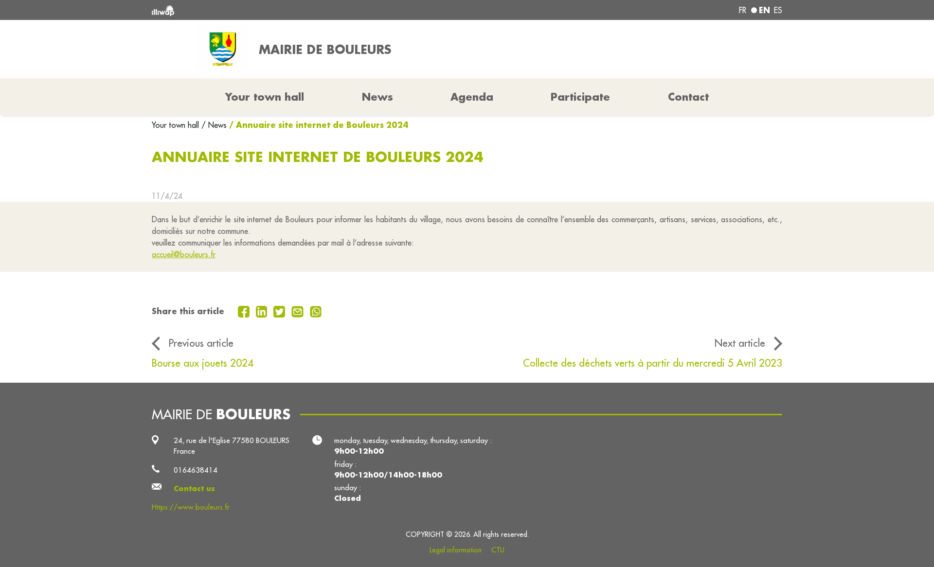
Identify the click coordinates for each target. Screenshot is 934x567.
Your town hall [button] (264, 97)
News (377, 97)
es (778, 10)
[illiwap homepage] (279, 10)
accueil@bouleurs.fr (184, 254)
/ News (214, 125)
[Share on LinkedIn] (263, 311)
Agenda (471, 97)
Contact (688, 97)
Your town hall (176, 125)
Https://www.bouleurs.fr (191, 507)
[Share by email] (298, 311)
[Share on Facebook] (245, 311)
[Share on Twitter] (280, 311)
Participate (580, 97)
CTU (497, 550)
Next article (740, 343)
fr (742, 10)
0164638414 (195, 470)
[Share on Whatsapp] (316, 311)
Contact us (194, 488)
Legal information (456, 550)
